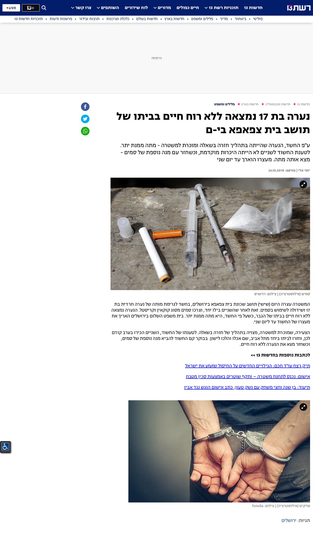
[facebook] (84, 106)
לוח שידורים (136, 8)
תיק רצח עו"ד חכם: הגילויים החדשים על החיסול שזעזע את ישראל (247, 366)
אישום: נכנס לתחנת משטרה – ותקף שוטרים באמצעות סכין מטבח (248, 377)
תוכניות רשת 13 (223, 8)
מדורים (164, 8)
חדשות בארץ (250, 104)
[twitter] (84, 119)
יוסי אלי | (303, 170)
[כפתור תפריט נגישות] (5, 446)
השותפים (110, 8)
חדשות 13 (253, 8)
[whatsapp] (84, 131)
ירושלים (288, 521)
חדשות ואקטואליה (278, 104)
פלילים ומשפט (224, 104)
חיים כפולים (188, 8)
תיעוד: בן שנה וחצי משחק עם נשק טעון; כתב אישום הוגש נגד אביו (247, 388)
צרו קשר (83, 8)
